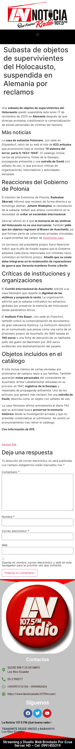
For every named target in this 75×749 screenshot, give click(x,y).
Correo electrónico (15, 531)
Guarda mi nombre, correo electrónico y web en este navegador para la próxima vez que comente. (37, 564)
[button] (37, 34)
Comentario (11, 472)
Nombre (8, 516)
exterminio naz (53, 238)
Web (5, 545)
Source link (9, 444)
